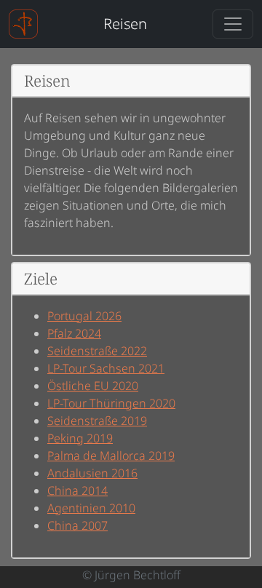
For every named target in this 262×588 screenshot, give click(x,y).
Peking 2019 (80, 438)
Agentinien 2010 (91, 508)
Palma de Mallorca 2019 (111, 456)
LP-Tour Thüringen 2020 (111, 403)
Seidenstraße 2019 (97, 421)
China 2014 (77, 490)
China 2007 (77, 525)
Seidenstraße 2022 (97, 351)
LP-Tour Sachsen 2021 (105, 368)
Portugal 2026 (84, 316)
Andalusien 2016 (92, 473)
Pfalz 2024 (74, 333)
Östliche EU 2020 (92, 386)
